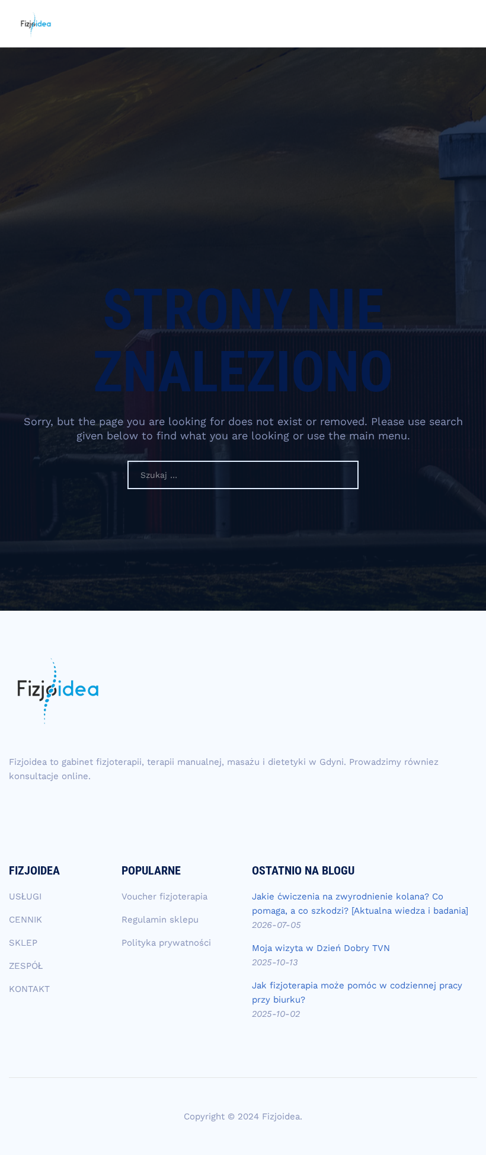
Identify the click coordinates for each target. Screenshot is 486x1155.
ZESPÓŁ (26, 966)
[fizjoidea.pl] (35, 23)
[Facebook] (43, 810)
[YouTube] (69, 810)
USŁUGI (25, 896)
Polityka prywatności (166, 942)
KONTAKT (29, 989)
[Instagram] (18, 810)
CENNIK (25, 919)
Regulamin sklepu (160, 919)
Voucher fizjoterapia (164, 896)
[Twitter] (94, 810)
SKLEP (23, 942)
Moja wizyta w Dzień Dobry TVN (321, 948)
